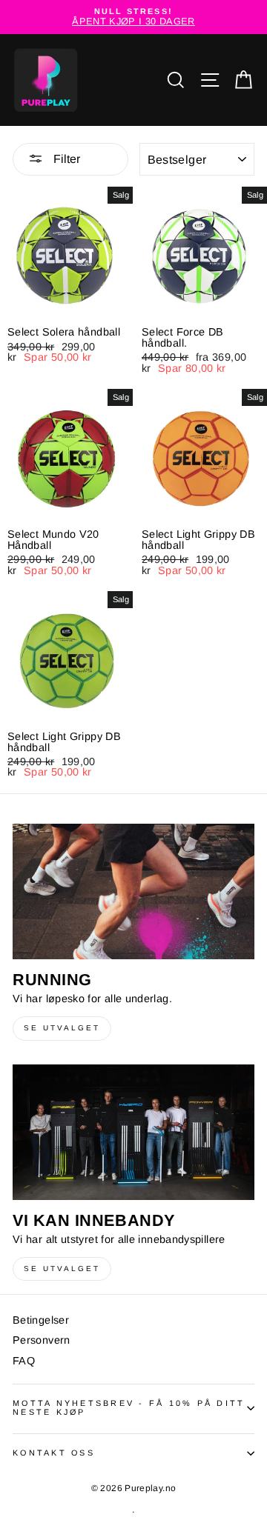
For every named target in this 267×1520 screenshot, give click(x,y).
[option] (133, 17)
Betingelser (41, 1320)
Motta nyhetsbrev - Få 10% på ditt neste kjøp (129, 1407)
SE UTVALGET (62, 1028)
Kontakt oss (54, 1452)
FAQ (24, 1361)
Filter (65, 159)
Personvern (41, 1340)
